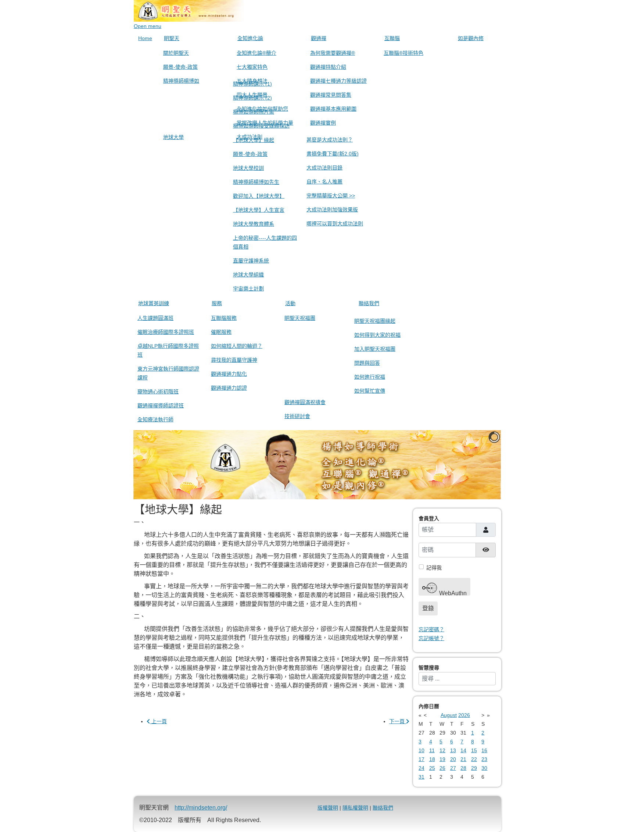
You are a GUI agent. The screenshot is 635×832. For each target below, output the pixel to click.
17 (421, 759)
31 (421, 777)
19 (442, 759)
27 (453, 768)
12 (442, 750)
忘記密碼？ (431, 629)
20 (453, 759)
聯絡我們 (383, 808)
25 (432, 768)
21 (463, 759)
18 (432, 759)
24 (421, 768)
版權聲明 (328, 808)
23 (484, 759)
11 (432, 750)
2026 (464, 715)
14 (463, 750)
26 (442, 768)
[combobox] (457, 678)
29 (474, 768)
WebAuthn (452, 593)
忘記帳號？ (431, 638)
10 (421, 750)
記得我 (434, 568)
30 (484, 768)
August (449, 715)
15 (474, 750)
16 (484, 750)
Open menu (147, 26)
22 (474, 759)
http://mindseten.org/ (201, 807)
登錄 (428, 608)
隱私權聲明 (355, 808)
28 (463, 768)
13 (453, 750)
